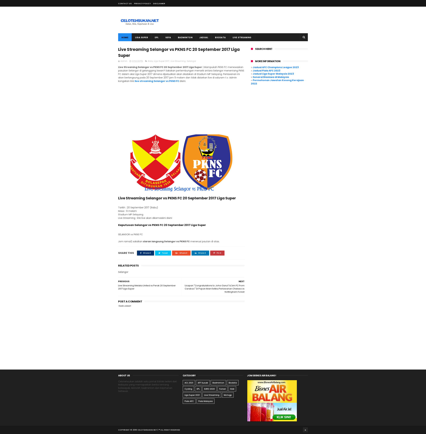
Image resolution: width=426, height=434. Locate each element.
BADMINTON (185, 37)
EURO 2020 (209, 388)
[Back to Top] (305, 429)
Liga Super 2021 (192, 395)
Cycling (188, 388)
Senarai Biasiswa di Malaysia (271, 77)
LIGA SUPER (141, 37)
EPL (157, 37)
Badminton (218, 382)
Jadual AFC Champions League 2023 (276, 67)
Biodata (233, 382)
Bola (150, 61)
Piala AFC (189, 401)
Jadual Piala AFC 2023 (266, 70)
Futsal (222, 388)
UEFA (168, 37)
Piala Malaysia (205, 401)
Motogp (228, 395)
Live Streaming (178, 61)
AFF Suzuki (203, 382)
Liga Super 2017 (161, 61)
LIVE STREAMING (242, 37)
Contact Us (125, 3)
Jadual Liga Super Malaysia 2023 (273, 73)
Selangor (191, 61)
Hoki (232, 388)
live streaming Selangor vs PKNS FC (157, 81)
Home (124, 37)
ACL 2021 (189, 382)
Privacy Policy (142, 3)
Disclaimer (159, 3)
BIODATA (220, 37)
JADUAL (203, 37)
